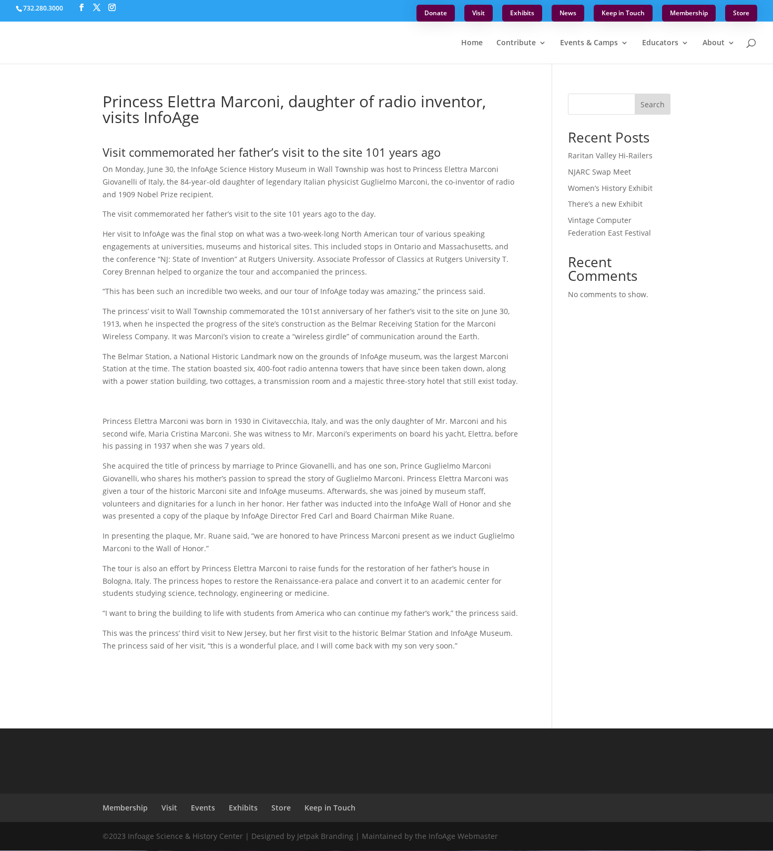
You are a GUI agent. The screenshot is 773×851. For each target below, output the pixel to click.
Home (472, 43)
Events (203, 808)
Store (741, 12)
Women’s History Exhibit (610, 188)
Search (652, 104)
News (568, 12)
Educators (660, 43)
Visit (478, 12)
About (714, 43)
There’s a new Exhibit (605, 204)
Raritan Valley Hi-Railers (610, 155)
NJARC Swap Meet (599, 172)
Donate (435, 12)
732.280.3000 (43, 8)
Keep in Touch (623, 12)
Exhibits (522, 12)
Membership (689, 12)
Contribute (516, 43)
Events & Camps (589, 43)
